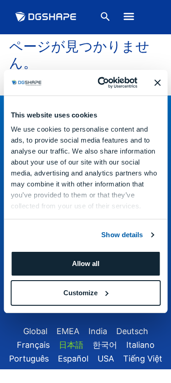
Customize (80, 293)
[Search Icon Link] (105, 18)
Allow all (85, 263)
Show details (122, 235)
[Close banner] (157, 83)
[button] (128, 16)
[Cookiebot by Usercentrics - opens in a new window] (102, 83)
